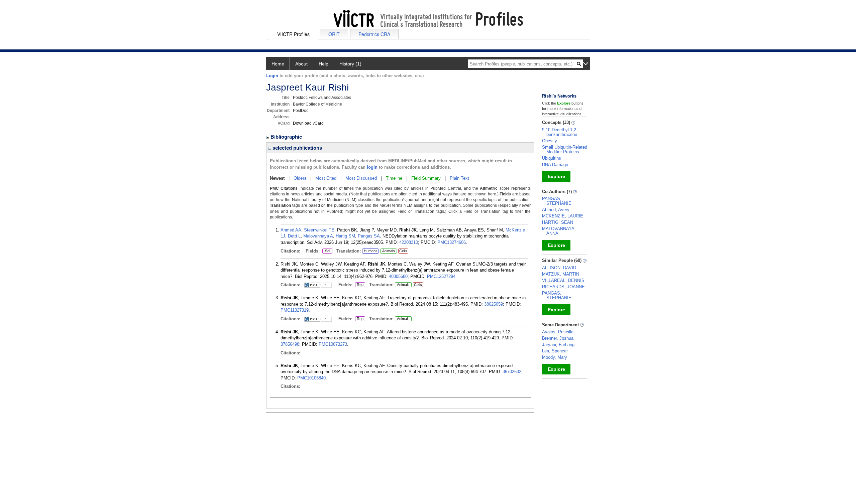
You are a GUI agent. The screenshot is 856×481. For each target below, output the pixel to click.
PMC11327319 (295, 310)
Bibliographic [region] (287, 137)
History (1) (350, 63)
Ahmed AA (291, 229)
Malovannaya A (318, 235)
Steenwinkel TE (319, 229)
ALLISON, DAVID (559, 267)
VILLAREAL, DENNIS (563, 280)
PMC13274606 (451, 242)
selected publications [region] (296, 148)
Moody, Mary (554, 357)
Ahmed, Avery (555, 209)
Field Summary (426, 178)
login (372, 167)
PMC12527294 (441, 276)
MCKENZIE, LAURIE (562, 215)
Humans (371, 251)
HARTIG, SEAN (557, 222)
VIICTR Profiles (293, 34)
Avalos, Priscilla (557, 331)
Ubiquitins (551, 158)
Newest (277, 178)
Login (272, 75)
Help (323, 63)
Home (278, 63)
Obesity (549, 140)
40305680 (398, 276)
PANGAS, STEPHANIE (556, 201)
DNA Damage (555, 164)
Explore (556, 176)
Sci (326, 251)
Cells (403, 251)
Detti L (294, 235)
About (301, 63)
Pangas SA (369, 235)
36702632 (512, 371)
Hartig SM (345, 235)
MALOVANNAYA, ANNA (559, 231)
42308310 (408, 242)
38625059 (493, 304)
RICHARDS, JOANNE (563, 286)
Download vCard (308, 123)
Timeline (394, 178)
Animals (388, 251)
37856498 (290, 344)
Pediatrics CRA (374, 34)
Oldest (300, 178)
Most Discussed (361, 178)
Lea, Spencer (555, 350)
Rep (360, 285)
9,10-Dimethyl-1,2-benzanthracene (559, 132)
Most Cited (325, 178)
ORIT (334, 34)
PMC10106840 (311, 377)
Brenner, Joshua (557, 338)
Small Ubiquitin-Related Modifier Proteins (564, 149)
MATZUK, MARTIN (560, 274)
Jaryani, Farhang (558, 344)
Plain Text (459, 178)
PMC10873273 (333, 344)
